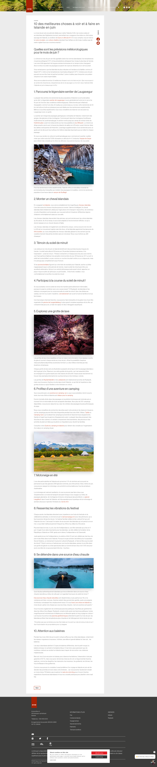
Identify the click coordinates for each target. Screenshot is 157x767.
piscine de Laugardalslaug (52, 302)
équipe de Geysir (85, 138)
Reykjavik (110, 718)
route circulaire (40, 40)
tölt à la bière (38, 231)
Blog (68, 7)
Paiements (73, 726)
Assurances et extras (75, 724)
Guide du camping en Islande (54, 426)
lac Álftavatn (79, 123)
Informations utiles (79, 7)
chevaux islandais (84, 205)
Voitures (52, 7)
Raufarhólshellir (49, 380)
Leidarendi (61, 380)
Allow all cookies (99, 753)
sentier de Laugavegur (57, 100)
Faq (71, 715)
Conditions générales (94, 7)
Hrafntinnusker (39, 123)
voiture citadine (54, 40)
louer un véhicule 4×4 (65, 38)
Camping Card (39, 415)
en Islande (46, 205)
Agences (60, 7)
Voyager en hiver (74, 721)
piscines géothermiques (60, 616)
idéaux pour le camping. (65, 395)
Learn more (53, 760)
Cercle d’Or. (65, 502)
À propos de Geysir (109, 7)
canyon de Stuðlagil (60, 192)
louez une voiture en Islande (80, 602)
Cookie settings (99, 757)
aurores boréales (43, 264)
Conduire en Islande (75, 718)
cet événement (64, 294)
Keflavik (110, 715)
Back (37, 688)
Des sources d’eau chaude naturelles (46, 598)
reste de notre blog (68, 672)
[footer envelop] (33, 734)
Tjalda (87, 412)
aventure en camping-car (58, 393)
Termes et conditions (75, 729)
